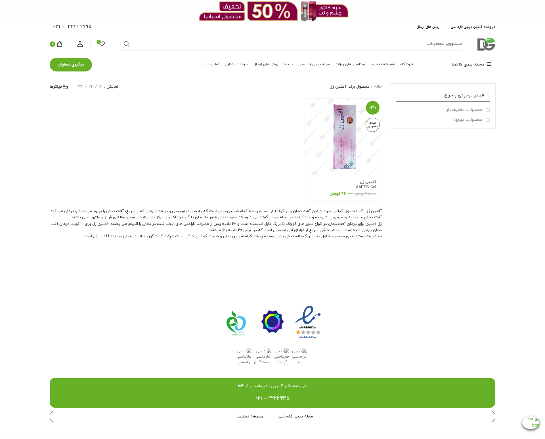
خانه (378, 86)
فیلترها (56, 87)
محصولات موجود (468, 120)
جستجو (127, 43)
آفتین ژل (366, 184)
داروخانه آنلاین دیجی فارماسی (473, 27)
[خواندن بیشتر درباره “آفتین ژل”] (309, 108)
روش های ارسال (428, 27)
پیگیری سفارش (71, 64)
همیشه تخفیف (250, 416)
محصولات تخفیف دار (464, 110)
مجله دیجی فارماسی (295, 416)
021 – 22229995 (272, 398)
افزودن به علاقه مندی (309, 120)
